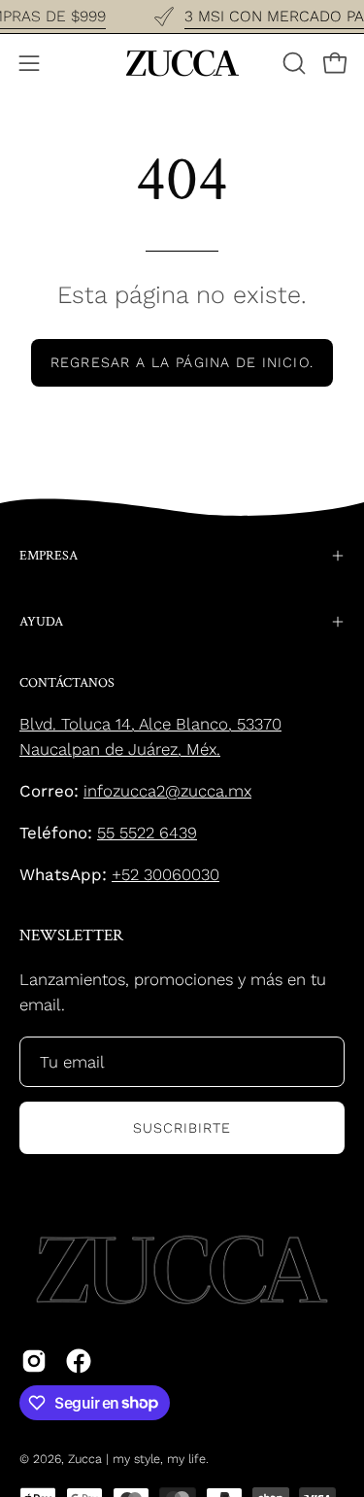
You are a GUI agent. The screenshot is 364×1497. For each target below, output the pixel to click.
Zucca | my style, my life (137, 1458)
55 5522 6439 (147, 832)
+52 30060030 (165, 874)
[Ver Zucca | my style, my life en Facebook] (78, 1361)
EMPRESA (48, 555)
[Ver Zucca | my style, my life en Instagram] (34, 1361)
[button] (292, 63)
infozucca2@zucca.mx (167, 790)
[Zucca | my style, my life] (182, 63)
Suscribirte (182, 1128)
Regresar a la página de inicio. (181, 362)
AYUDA (41, 621)
